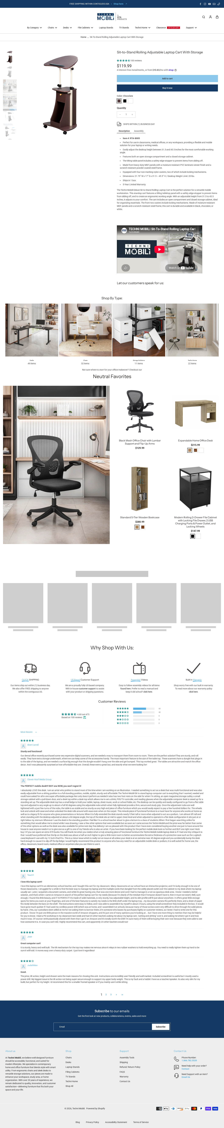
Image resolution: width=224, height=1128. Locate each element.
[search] (203, 17)
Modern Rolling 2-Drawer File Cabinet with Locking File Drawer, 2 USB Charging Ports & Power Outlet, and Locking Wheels (195, 522)
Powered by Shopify (95, 1108)
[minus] (120, 114)
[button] (123, 60)
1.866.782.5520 (189, 1060)
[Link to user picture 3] (60, 855)
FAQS (122, 1072)
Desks (68, 1062)
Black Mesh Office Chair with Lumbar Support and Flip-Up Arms (140, 442)
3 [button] (111, 994)
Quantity (121, 108)
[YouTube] (209, 4)
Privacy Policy (92, 1122)
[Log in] (210, 17)
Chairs (69, 1057)
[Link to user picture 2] (44, 855)
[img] (27, 740)
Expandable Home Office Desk (195, 440)
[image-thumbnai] (10, 57)
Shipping (124, 1062)
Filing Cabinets (72, 1072)
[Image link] (56, 465)
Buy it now (167, 88)
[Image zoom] (62, 94)
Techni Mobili (78, 1108)
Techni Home (72, 1081)
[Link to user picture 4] (76, 855)
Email (62, 1027)
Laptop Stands (73, 1067)
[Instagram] (205, 4)
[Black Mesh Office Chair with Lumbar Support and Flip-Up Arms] (139, 411)
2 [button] (106, 994)
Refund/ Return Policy (130, 1067)
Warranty (124, 1076)
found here (125, 688)
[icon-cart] (217, 17)
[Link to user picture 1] (28, 855)
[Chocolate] (119, 101)
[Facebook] (200, 4)
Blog (78, 1122)
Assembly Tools (127, 1057)
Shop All (69, 1086)
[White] (130, 101)
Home (83, 37)
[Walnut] (143, 527)
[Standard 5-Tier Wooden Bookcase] (139, 488)
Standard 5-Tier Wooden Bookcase (139, 517)
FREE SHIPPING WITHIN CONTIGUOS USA (89, 4)
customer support (87, 688)
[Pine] (190, 450)
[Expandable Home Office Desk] (195, 411)
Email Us (186, 1077)
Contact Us (125, 1081)
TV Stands (70, 1076)
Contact (185, 1069)
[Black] (125, 101)
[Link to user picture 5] (93, 855)
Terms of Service (141, 1122)
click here (147, 692)
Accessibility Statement (116, 1122)
